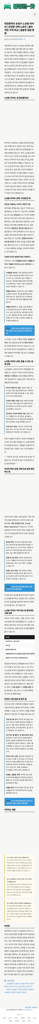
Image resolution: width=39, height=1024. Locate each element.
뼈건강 (34, 1018)
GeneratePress (28, 1010)
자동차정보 (10, 980)
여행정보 (10, 1021)
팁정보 (4, 1018)
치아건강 (16, 1018)
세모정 (29, 1021)
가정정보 (23, 1021)
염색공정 (29, 1018)
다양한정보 (22, 1018)
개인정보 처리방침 (31, 1007)
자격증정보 (17, 1021)
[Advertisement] (19, 120)
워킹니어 (10, 1018)
